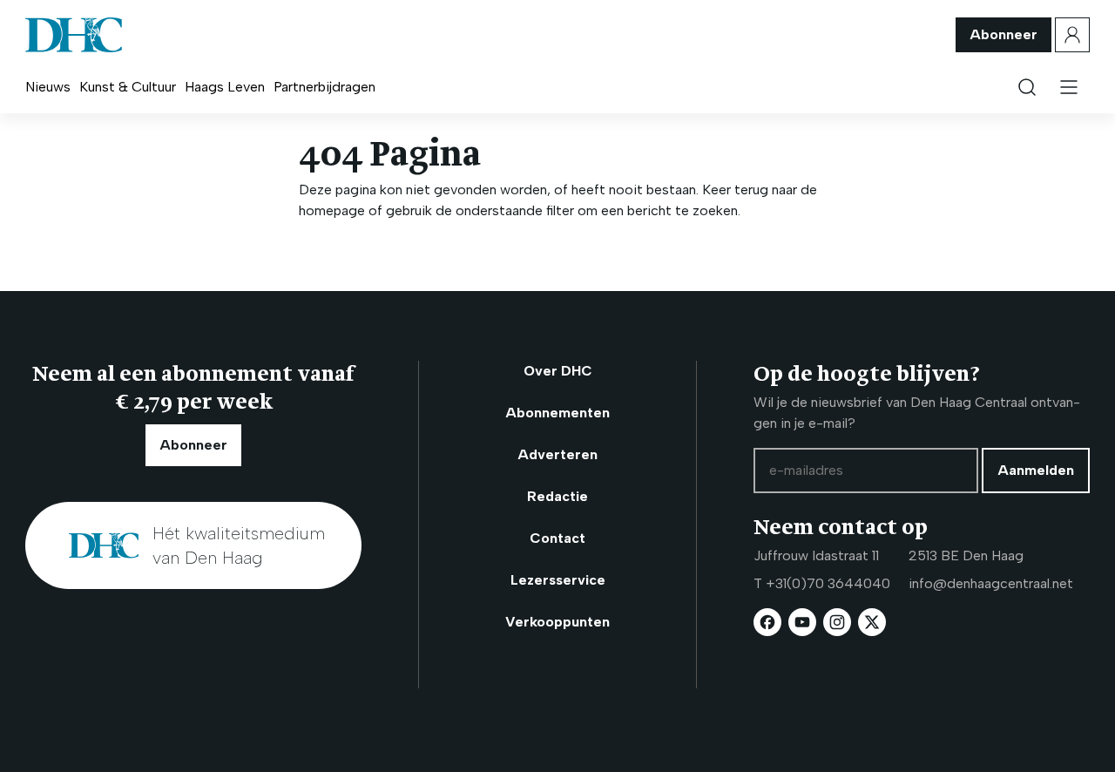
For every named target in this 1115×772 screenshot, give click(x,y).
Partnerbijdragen (324, 86)
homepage (332, 210)
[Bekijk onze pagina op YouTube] (802, 622)
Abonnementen (557, 412)
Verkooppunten (557, 621)
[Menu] (1069, 87)
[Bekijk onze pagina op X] (872, 622)
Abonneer (1003, 34)
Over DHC (558, 370)
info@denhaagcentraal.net (991, 583)
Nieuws (48, 86)
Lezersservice (557, 580)
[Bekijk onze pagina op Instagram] (837, 622)
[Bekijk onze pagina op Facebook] (767, 622)
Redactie (557, 496)
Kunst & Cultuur (127, 86)
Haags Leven (225, 86)
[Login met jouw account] (1072, 34)
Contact (557, 538)
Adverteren (557, 454)
